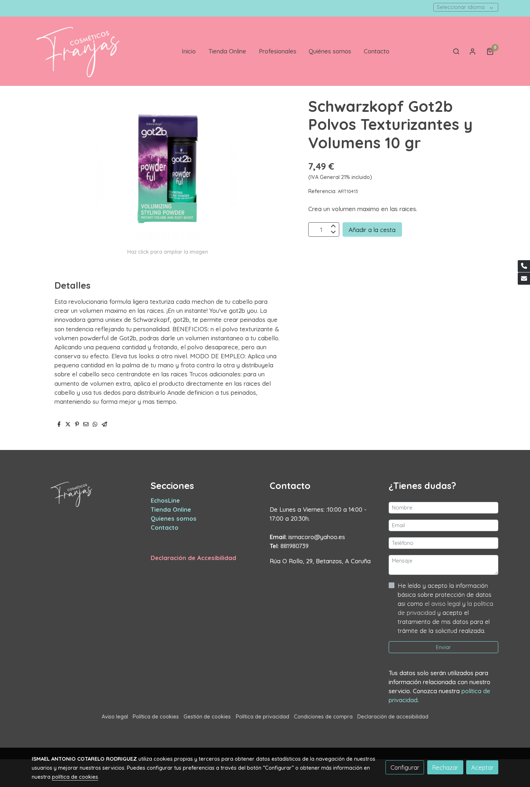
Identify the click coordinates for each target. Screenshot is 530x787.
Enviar (443, 647)
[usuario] (472, 51)
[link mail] (524, 278)
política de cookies (75, 776)
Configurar (404, 767)
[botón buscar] (456, 51)
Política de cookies (156, 716)
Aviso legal (115, 716)
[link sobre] (86, 494)
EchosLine (165, 500)
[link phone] (524, 266)
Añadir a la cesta (372, 229)
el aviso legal (443, 603)
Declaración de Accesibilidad (193, 557)
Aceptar (482, 767)
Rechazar (445, 767)
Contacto (164, 527)
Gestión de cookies (207, 716)
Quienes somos (173, 518)
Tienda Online (171, 509)
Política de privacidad (262, 716)
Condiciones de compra (323, 716)
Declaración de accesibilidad (392, 716)
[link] (78, 51)
